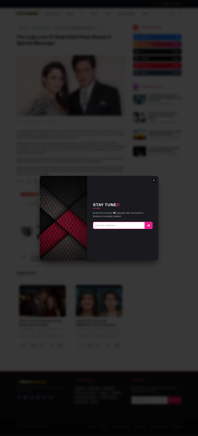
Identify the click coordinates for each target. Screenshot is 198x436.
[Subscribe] (148, 225)
